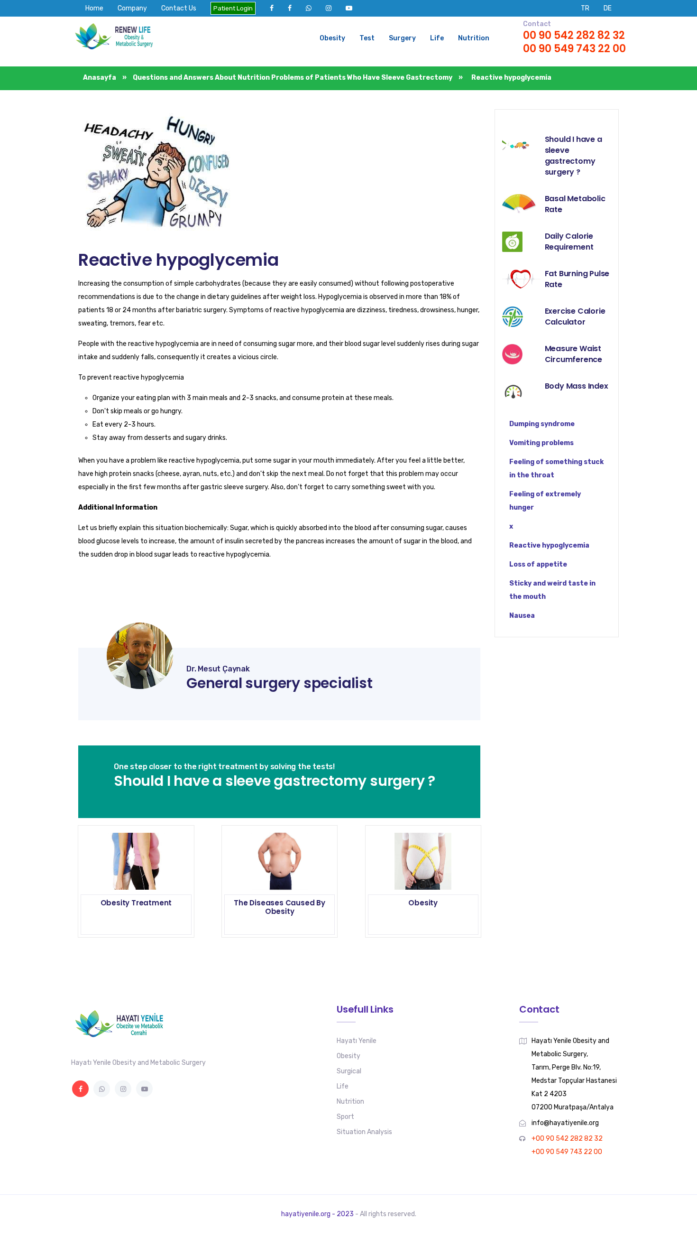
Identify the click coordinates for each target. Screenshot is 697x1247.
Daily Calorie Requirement (569, 241)
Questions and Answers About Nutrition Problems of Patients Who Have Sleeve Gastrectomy (292, 78)
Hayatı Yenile (356, 1041)
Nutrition (473, 38)
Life (437, 38)
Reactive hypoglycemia (178, 260)
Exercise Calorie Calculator (575, 316)
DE (608, 8)
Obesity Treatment (136, 903)
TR (585, 8)
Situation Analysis (364, 1132)
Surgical (349, 1071)
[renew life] (118, 38)
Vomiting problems (541, 443)
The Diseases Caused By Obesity (279, 907)
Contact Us (178, 8)
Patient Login (233, 8)
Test (367, 38)
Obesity (332, 38)
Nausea (522, 616)
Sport (345, 1117)
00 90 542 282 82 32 (574, 35)
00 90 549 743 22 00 (574, 48)
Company (132, 8)
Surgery (402, 38)
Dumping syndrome (542, 424)
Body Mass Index (576, 386)
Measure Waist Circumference (573, 354)
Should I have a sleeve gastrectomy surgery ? (573, 155)
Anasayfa (100, 78)
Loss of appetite (538, 564)
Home (94, 8)
